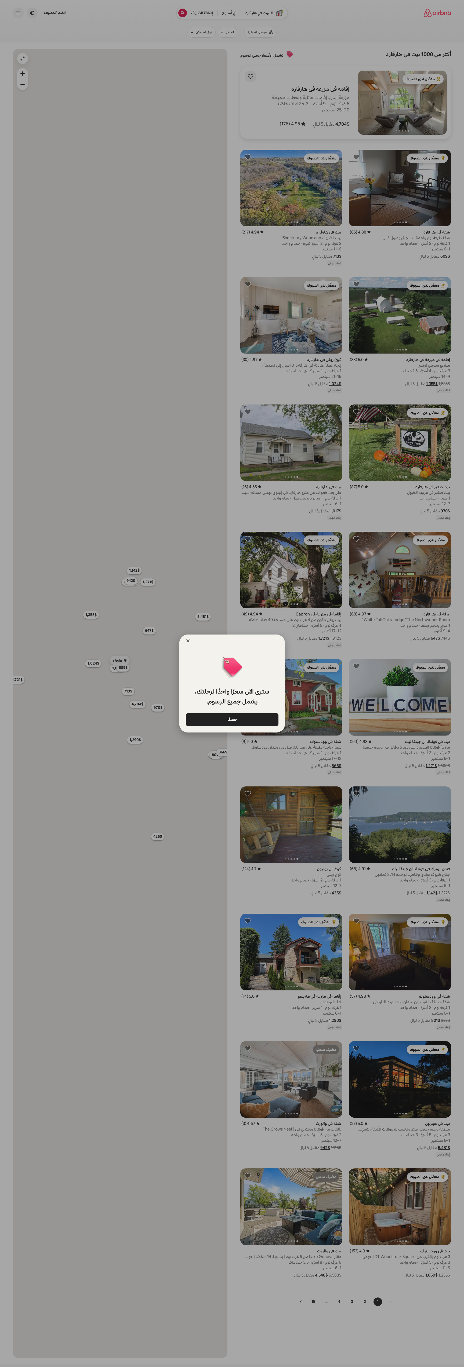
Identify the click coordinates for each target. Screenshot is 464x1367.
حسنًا (232, 719)
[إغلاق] (188, 641)
